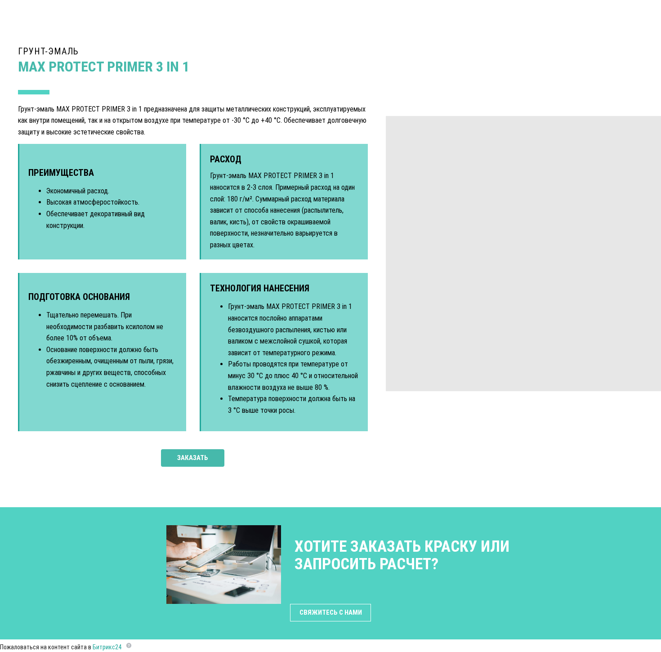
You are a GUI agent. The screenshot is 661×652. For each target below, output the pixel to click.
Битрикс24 (107, 647)
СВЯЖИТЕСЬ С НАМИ (330, 612)
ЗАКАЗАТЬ (192, 458)
